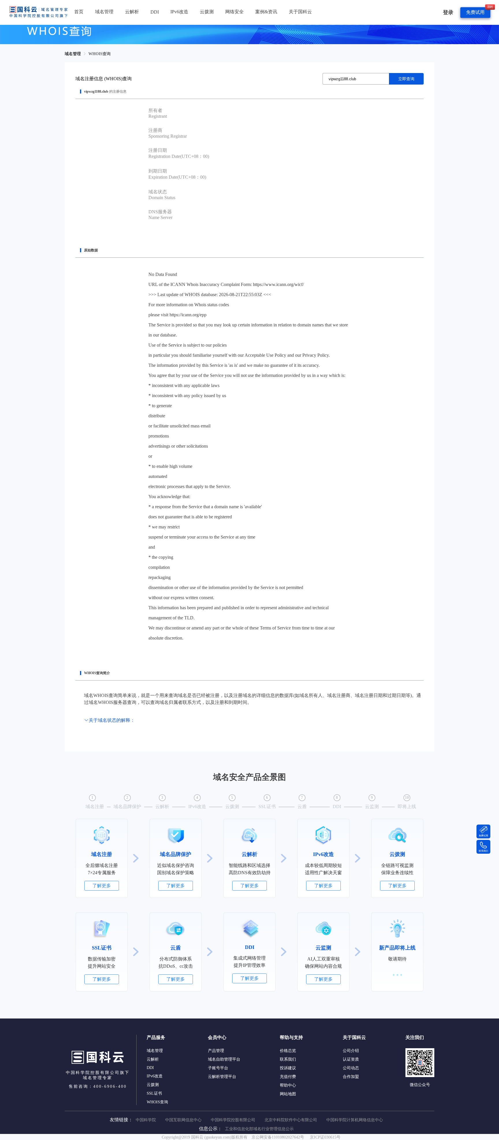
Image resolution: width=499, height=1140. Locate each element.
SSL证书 (154, 1093)
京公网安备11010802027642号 (278, 1137)
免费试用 (475, 12)
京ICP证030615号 (325, 1137)
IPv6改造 (179, 11)
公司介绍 (351, 1051)
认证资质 (351, 1059)
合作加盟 (351, 1076)
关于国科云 (300, 11)
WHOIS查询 (99, 54)
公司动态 (351, 1068)
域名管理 (104, 11)
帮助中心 (288, 1085)
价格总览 (288, 1051)
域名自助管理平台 (224, 1059)
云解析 (132, 11)
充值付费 (288, 1076)
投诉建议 (288, 1068)
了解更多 (101, 885)
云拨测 (207, 11)
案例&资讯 (266, 11)
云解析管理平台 (222, 1076)
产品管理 (216, 1051)
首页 (78, 11)
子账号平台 (218, 1068)
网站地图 (288, 1094)
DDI (154, 12)
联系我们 (288, 1059)
